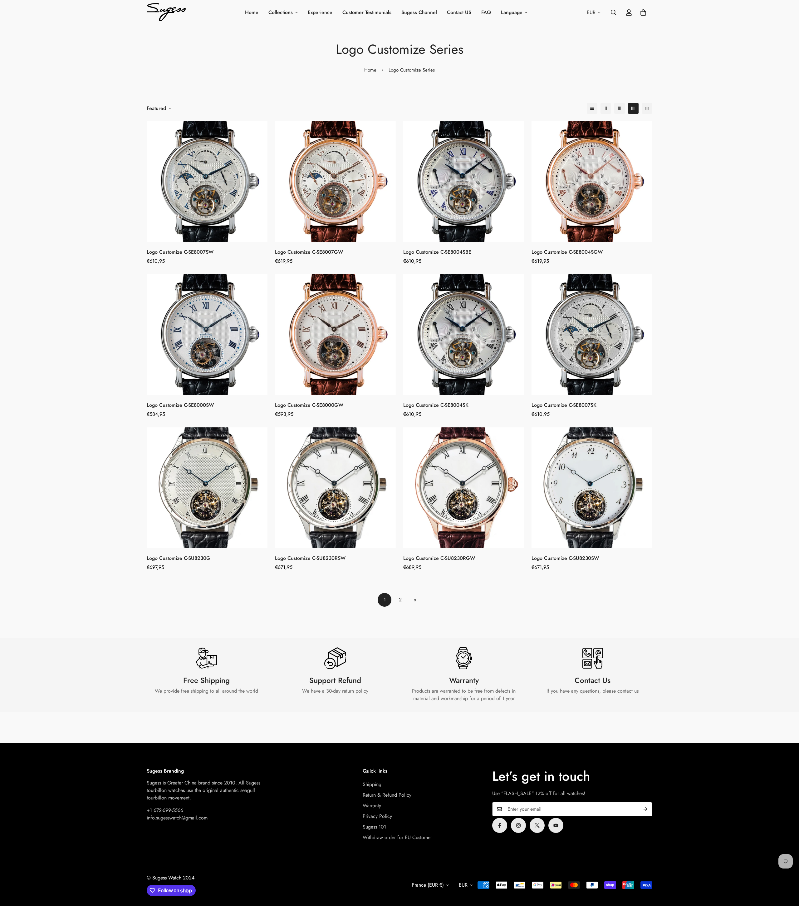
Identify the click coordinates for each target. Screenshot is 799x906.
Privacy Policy (377, 816)
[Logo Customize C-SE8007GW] (335, 181)
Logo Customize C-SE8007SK (564, 405)
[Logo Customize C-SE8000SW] (207, 334)
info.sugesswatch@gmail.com (177, 817)
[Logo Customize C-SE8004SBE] (463, 181)
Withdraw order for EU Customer (397, 837)
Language (511, 12)
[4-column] (633, 108)
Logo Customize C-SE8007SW (180, 252)
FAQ (486, 12)
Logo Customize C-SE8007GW (309, 252)
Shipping (372, 784)
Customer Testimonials (366, 12)
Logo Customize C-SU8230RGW (439, 558)
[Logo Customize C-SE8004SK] (463, 334)
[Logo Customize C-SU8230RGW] (463, 487)
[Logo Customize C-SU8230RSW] (335, 487)
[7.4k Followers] (518, 825)
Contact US (459, 12)
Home (251, 12)
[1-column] (592, 108)
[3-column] (619, 108)
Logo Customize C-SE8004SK (435, 405)
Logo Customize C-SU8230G (178, 558)
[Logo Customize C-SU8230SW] (592, 487)
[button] (643, 12)
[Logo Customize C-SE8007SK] (592, 334)
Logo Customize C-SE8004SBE (437, 252)
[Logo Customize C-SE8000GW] (335, 334)
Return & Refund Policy (387, 795)
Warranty (372, 805)
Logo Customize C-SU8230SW (565, 558)
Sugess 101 (374, 826)
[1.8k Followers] (499, 825)
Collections (280, 12)
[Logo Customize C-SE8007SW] (207, 181)
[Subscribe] (645, 809)
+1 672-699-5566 (165, 810)
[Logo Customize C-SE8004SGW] (592, 181)
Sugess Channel (419, 12)
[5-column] (647, 108)
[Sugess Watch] (166, 12)
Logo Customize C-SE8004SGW (567, 252)
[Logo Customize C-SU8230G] (207, 487)
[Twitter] (537, 825)
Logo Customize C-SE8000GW (309, 405)
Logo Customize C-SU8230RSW (310, 558)
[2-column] (605, 108)
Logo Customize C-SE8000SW (180, 405)
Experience (320, 12)
